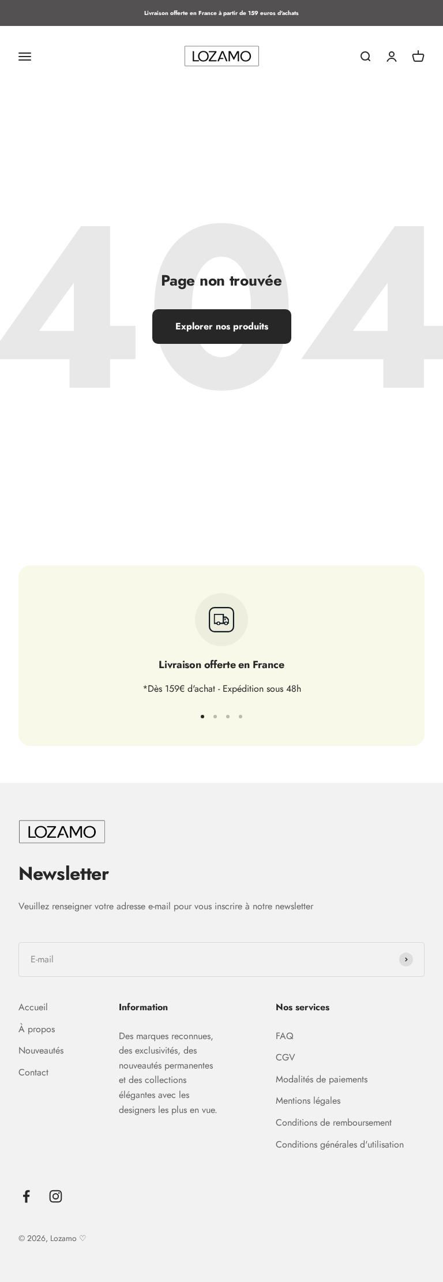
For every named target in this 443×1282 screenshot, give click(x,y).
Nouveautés (40, 1050)
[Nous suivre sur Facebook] (26, 1196)
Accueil (33, 1007)
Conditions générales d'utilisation (340, 1144)
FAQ (285, 1036)
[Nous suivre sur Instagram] (55, 1196)
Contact (33, 1072)
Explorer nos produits (221, 326)
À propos (36, 1029)
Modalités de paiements (321, 1079)
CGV (285, 1057)
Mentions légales (308, 1100)
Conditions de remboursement (334, 1122)
